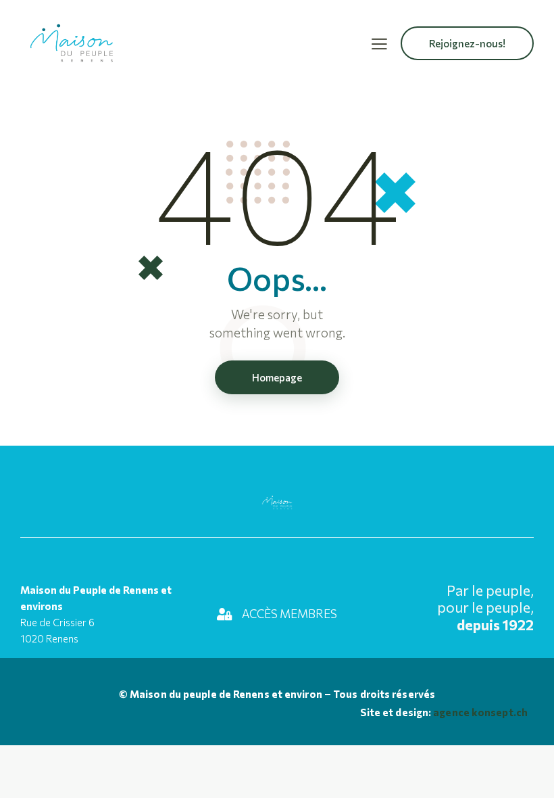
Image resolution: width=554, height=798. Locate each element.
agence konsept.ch (479, 712)
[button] (379, 43)
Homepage (277, 377)
